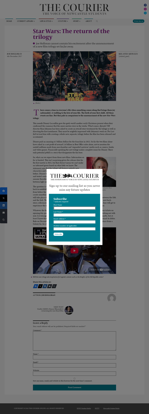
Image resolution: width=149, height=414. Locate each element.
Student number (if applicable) (65, 225)
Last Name (58, 211)
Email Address (60, 218)
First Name (58, 204)
